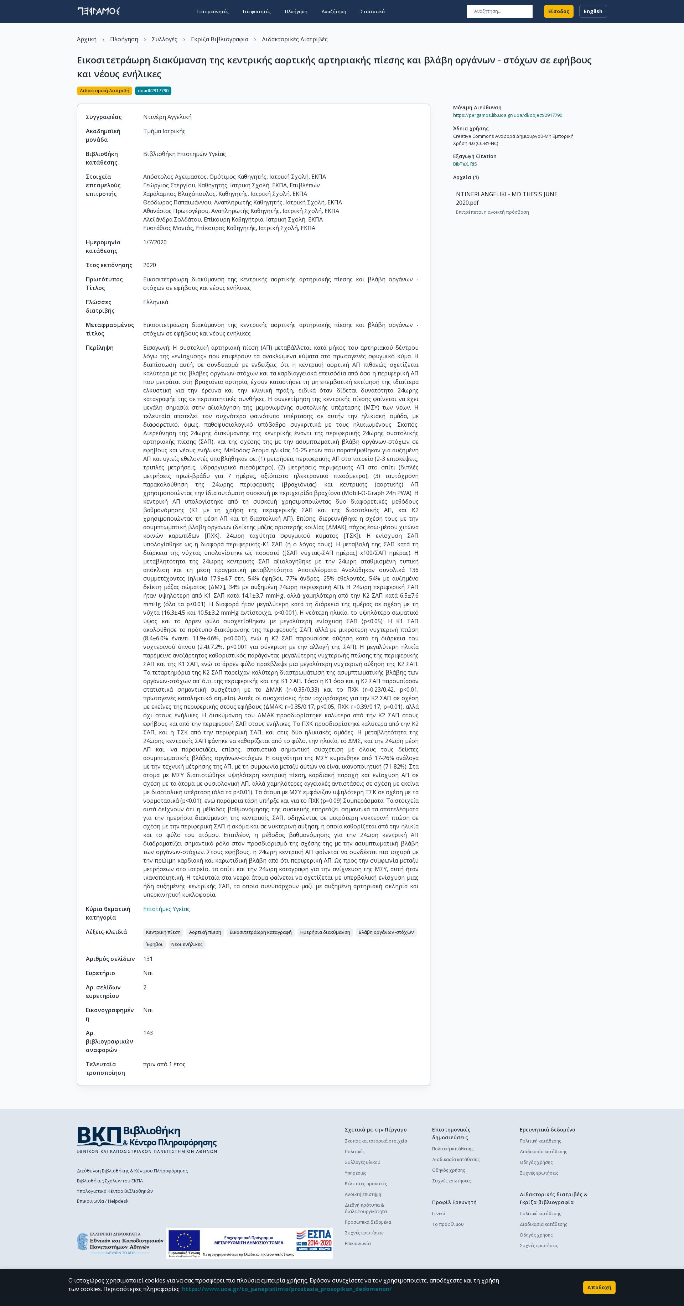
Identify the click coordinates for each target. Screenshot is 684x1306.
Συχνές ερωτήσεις (364, 1233)
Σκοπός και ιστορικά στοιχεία (376, 1141)
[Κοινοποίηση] (427, 91)
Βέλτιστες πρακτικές (366, 1184)
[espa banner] (249, 1243)
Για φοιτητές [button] (257, 11)
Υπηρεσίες (355, 1173)
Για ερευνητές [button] (213, 11)
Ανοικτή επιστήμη (363, 1194)
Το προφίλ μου (448, 1224)
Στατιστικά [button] (373, 11)
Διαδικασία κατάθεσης (456, 1159)
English (593, 11)
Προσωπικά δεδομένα (368, 1222)
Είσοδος (558, 11)
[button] (163, 932)
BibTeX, (461, 164)
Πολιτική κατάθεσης (452, 1149)
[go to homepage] (98, 11)
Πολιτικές (354, 1152)
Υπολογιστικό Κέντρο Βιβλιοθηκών (115, 1191)
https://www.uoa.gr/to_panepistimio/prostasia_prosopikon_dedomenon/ (287, 1289)
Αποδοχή (599, 1287)
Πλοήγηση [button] (296, 11)
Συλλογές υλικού (362, 1162)
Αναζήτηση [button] (334, 11)
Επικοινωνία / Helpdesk (103, 1201)
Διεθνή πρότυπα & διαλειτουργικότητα (366, 1208)
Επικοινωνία (358, 1243)
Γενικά (438, 1214)
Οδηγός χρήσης (448, 1170)
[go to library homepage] (147, 1139)
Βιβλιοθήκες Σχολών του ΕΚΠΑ (110, 1180)
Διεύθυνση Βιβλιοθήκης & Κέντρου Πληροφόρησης (132, 1170)
